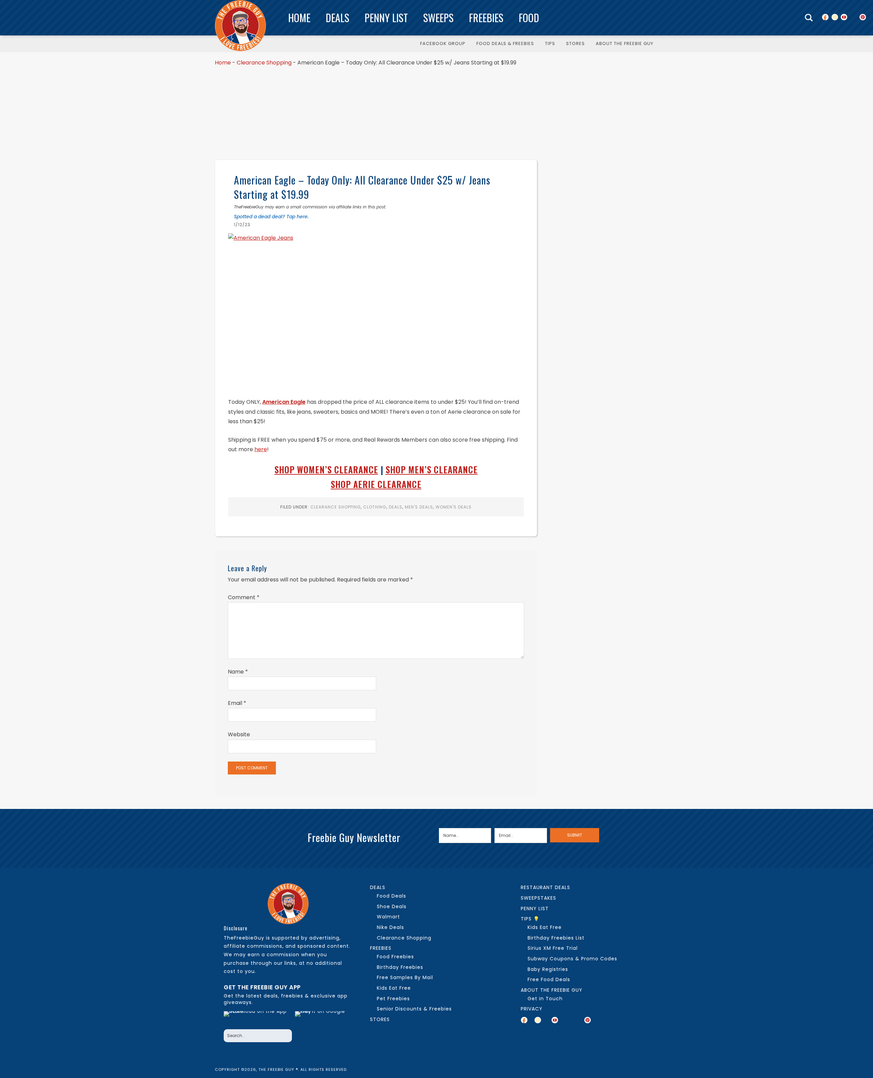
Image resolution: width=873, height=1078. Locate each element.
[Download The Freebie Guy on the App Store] (257, 1018)
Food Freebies (395, 956)
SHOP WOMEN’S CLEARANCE (326, 469)
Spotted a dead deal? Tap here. (271, 216)
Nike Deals (390, 927)
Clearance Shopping (264, 63)
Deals (337, 17)
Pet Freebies (393, 998)
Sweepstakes (538, 898)
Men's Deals (419, 507)
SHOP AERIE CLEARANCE (376, 484)
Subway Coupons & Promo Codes (572, 958)
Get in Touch (545, 998)
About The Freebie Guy (551, 990)
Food (529, 17)
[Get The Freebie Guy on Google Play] (321, 1018)
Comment (244, 597)
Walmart (388, 916)
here (260, 449)
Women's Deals (453, 507)
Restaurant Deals (545, 887)
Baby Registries (548, 969)
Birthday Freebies (400, 967)
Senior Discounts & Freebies (414, 1008)
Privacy (532, 1008)
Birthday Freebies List (556, 937)
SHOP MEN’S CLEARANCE (432, 469)
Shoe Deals (391, 906)
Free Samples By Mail (405, 977)
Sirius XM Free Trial (553, 948)
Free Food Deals (549, 979)
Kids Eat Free (394, 988)
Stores (380, 1019)
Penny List (386, 17)
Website (239, 734)
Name (238, 672)
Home (299, 17)
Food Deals (391, 895)
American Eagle (284, 402)
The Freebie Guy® (240, 25)
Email (237, 703)
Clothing (374, 507)
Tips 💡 (530, 918)
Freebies (486, 17)
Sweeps (438, 17)
